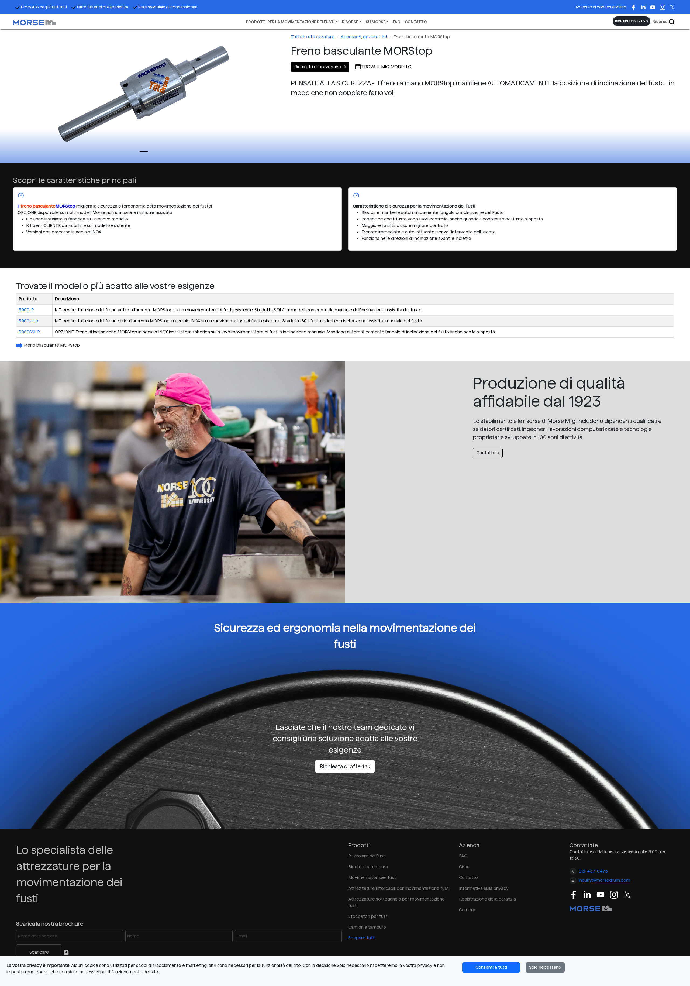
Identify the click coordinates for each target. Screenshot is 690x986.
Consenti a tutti (491, 967)
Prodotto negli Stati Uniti (44, 7)
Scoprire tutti (361, 938)
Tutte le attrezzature (312, 37)
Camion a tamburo (367, 927)
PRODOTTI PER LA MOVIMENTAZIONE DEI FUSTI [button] (290, 22)
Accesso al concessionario (600, 7)
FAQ (397, 22)
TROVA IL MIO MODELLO (386, 66)
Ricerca (660, 21)
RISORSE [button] (350, 22)
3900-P (26, 310)
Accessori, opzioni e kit (364, 37)
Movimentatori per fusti (372, 877)
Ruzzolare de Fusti (367, 856)
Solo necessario (545, 967)
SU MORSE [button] (375, 22)
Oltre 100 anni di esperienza (102, 7)
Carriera (467, 910)
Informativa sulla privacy (484, 888)
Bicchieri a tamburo (368, 866)
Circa (464, 866)
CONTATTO (416, 22)
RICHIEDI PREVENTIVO (631, 21)
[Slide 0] (144, 151)
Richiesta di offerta (344, 766)
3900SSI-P (29, 332)
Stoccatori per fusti (368, 916)
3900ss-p (28, 321)
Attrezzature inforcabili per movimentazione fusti (399, 888)
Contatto (486, 452)
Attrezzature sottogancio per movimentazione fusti (396, 902)
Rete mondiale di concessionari (167, 7)
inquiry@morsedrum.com (604, 880)
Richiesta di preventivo (318, 66)
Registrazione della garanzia (487, 899)
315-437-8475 (593, 871)
